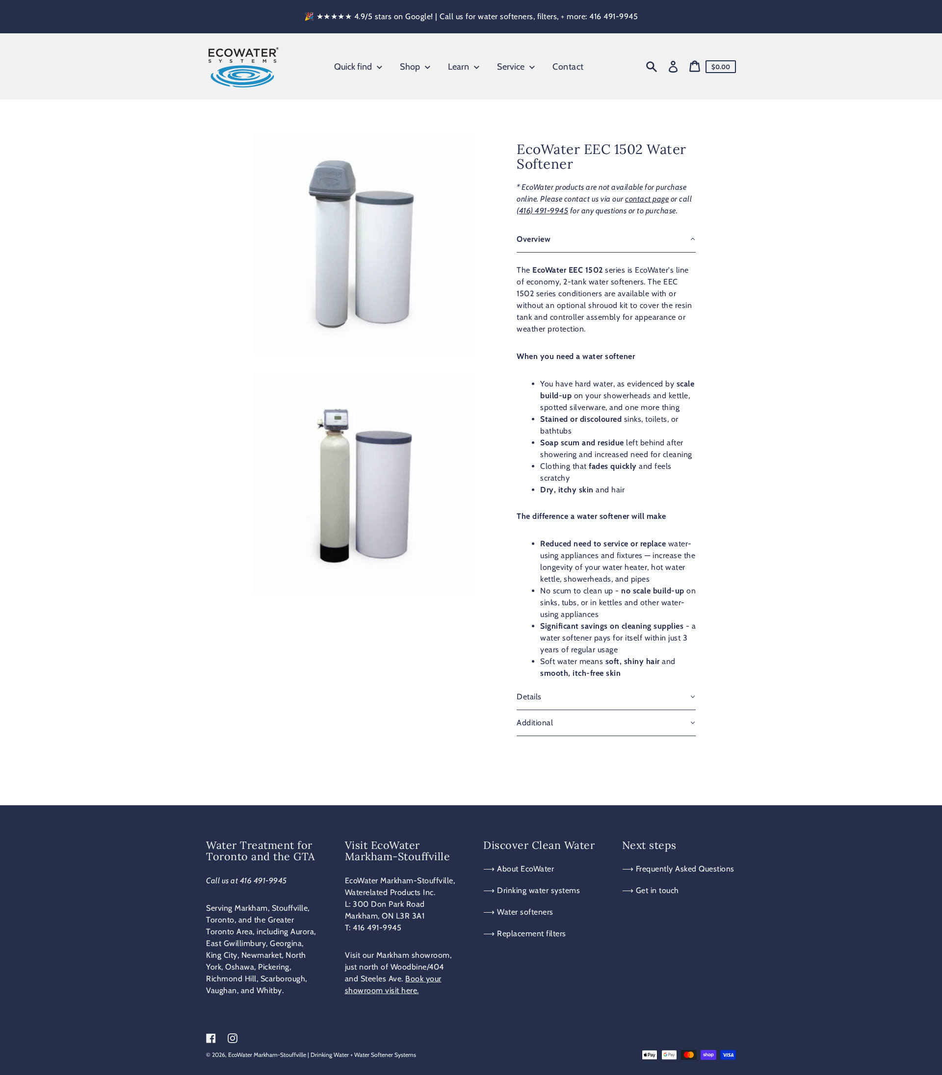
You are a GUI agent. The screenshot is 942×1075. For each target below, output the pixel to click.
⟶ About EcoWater (518, 868)
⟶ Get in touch (650, 890)
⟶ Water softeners (518, 912)
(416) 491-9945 (542, 210)
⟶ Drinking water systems (531, 890)
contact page (647, 199)
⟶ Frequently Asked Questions (678, 868)
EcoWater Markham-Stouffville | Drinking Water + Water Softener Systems (322, 1054)
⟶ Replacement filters (524, 933)
